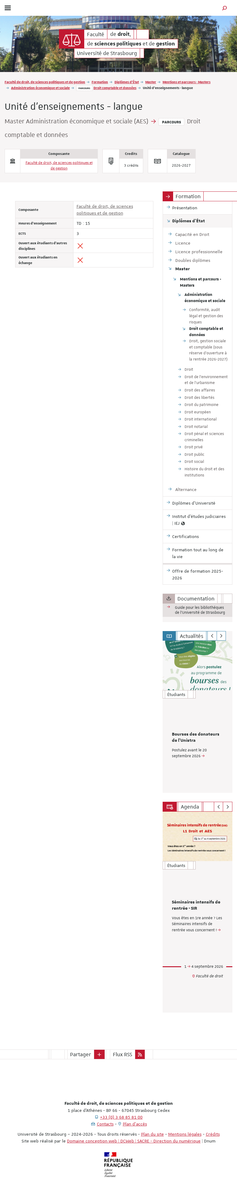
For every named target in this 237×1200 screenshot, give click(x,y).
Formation (100, 81)
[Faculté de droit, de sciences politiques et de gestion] (71, 39)
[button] (224, 8)
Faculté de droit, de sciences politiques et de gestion (45, 81)
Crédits (213, 1134)
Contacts (105, 1124)
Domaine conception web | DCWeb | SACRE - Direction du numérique (134, 1141)
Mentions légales (185, 1134)
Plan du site (152, 1134)
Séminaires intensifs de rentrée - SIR (196, 905)
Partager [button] (80, 1054)
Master (150, 81)
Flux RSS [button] (122, 1054)
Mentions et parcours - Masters (186, 81)
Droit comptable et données (115, 87)
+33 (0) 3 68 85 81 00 (121, 1117)
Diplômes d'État (126, 81)
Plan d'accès (135, 1124)
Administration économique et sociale (40, 87)
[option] (197, 717)
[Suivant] (221, 636)
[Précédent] (212, 636)
